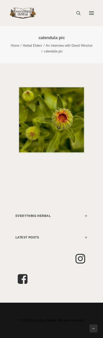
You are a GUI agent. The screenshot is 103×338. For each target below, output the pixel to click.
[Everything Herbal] (23, 13)
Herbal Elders (32, 45)
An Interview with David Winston (69, 45)
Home (15, 45)
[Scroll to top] (94, 328)
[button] (91, 13)
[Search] (76, 13)
